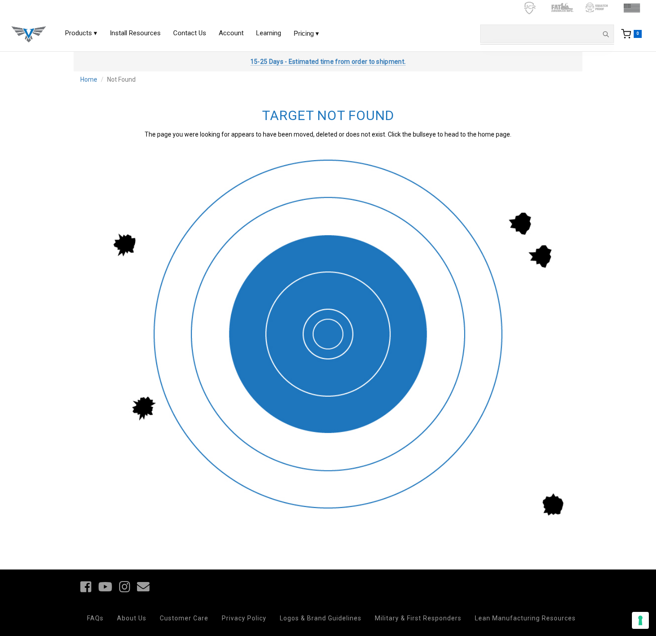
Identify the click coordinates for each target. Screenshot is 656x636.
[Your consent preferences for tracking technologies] (640, 620)
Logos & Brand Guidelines (320, 618)
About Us (131, 618)
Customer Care (184, 618)
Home (88, 79)
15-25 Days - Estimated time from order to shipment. (328, 61)
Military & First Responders (418, 618)
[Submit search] (606, 34)
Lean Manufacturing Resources (525, 618)
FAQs (95, 618)
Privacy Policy (244, 618)
